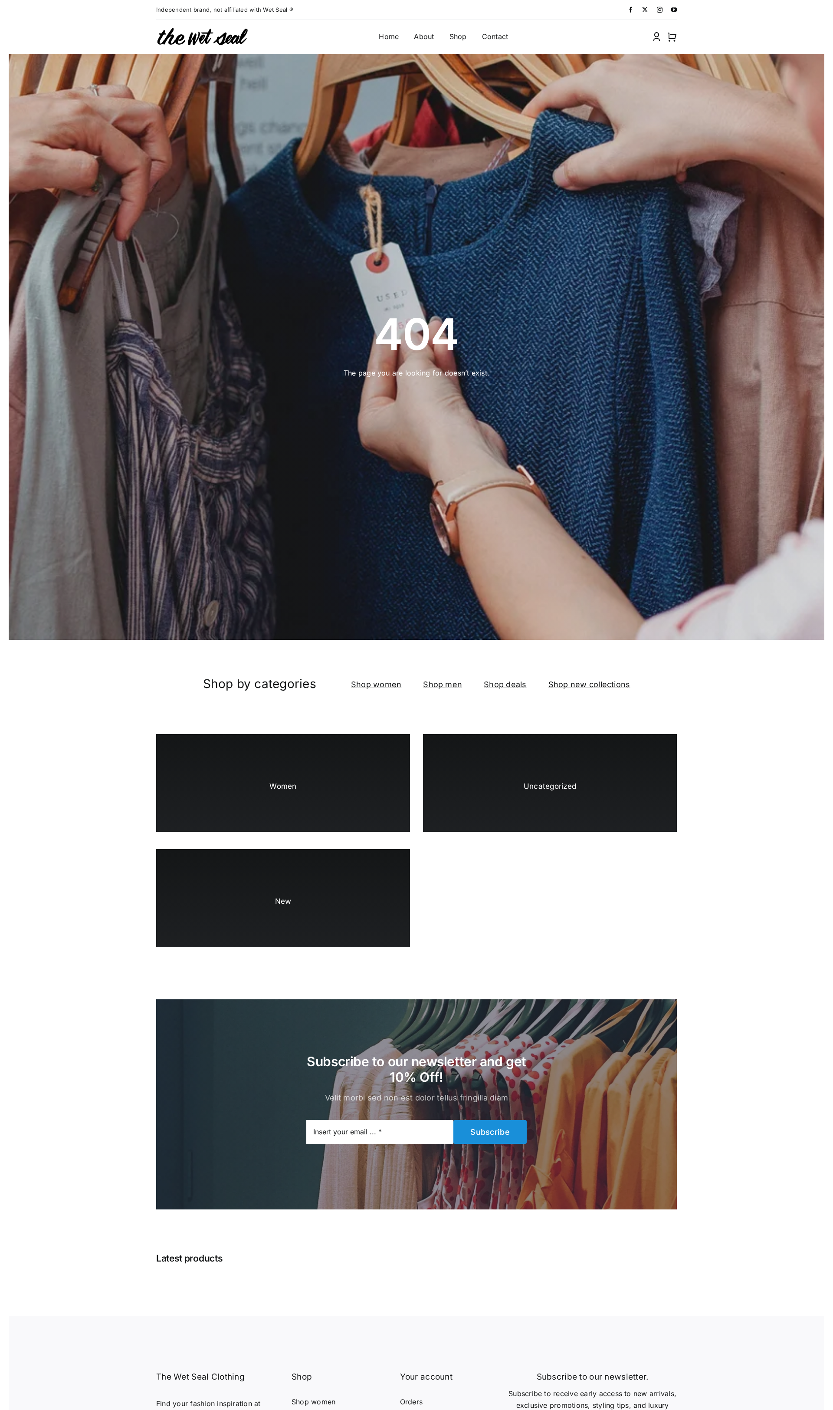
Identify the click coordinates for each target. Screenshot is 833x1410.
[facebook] (630, 10)
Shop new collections (589, 684)
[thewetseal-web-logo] (202, 28)
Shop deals (505, 684)
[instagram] (659, 10)
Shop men (442, 684)
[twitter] (645, 10)
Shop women (376, 684)
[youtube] (674, 10)
